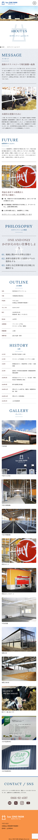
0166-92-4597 (15, 307)
